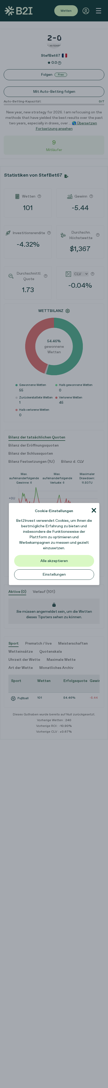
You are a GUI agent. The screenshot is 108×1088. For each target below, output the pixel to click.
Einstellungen (54, 574)
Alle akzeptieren (54, 561)
